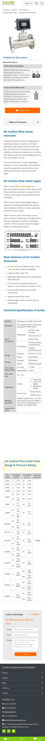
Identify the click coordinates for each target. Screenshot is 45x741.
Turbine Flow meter (10, 13)
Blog (4, 683)
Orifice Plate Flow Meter (14, 66)
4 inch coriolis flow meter (14, 87)
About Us (5, 688)
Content (7, 640)
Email (8, 629)
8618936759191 (10, 712)
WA (24, 739)
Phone (9, 635)
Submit (25, 654)
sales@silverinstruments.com (15, 720)
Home (7, 10)
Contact (5, 693)
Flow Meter (24, 10)
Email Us (35, 614)
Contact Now (24, 110)
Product (14, 10)
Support (5, 678)
